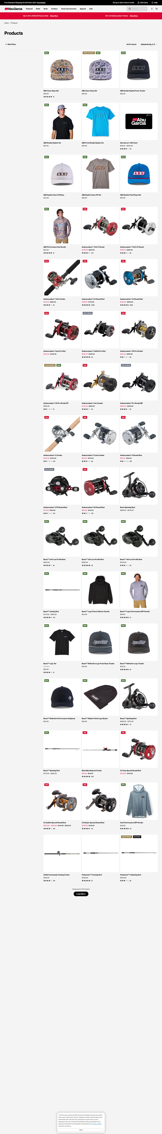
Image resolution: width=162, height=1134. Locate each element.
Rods (46, 9)
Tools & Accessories (68, 9)
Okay (81, 1130)
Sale (91, 9)
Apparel (83, 9)
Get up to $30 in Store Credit (123, 3)
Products (14, 23)
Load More (81, 894)
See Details (41, 3)
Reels (38, 9)
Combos (54, 9)
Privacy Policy (97, 1124)
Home (6, 23)
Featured (29, 9)
